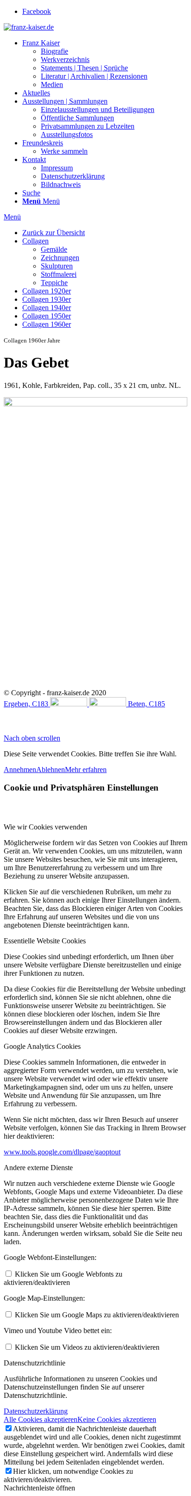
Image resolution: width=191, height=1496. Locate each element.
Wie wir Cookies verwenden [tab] (45, 827)
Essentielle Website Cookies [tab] (45, 941)
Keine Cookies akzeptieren (116, 1419)
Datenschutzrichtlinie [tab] (34, 1363)
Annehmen (20, 769)
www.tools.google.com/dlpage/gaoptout (62, 1152)
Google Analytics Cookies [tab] (42, 1046)
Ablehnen (50, 769)
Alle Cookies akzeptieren (40, 1419)
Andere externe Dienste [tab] (38, 1168)
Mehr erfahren (86, 769)
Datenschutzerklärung (36, 1411)
